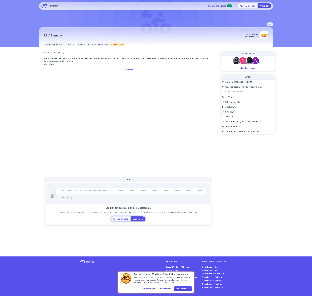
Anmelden (264, 6)
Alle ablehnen (165, 288)
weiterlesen (128, 70)
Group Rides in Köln (210, 267)
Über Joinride (172, 270)
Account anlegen (247, 6)
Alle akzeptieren (183, 288)
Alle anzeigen (249, 68)
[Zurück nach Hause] (49, 6)
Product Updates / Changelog (178, 267)
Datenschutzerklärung (166, 283)
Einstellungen (149, 288)
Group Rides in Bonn (210, 270)
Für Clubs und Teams (219, 6)
